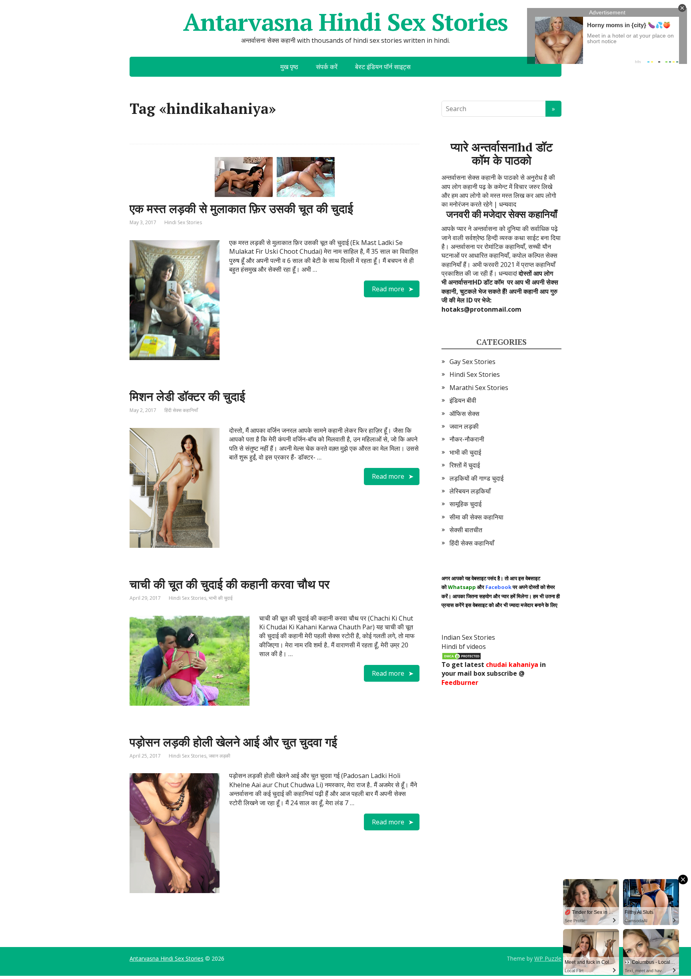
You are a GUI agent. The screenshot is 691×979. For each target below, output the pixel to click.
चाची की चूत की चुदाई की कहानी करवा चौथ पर (230, 584)
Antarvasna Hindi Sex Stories (345, 22)
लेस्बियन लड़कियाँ (470, 491)
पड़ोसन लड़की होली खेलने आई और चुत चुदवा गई (233, 742)
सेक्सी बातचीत (465, 529)
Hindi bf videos (463, 646)
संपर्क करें (327, 66)
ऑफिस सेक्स (464, 413)
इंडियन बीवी (462, 400)
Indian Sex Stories (468, 637)
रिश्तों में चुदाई (464, 465)
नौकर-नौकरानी (466, 439)
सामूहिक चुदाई (465, 503)
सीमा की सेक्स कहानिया (476, 517)
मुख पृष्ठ (289, 66)
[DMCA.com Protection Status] (461, 655)
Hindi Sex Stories (183, 222)
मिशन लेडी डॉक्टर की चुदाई (187, 396)
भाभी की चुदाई (221, 598)
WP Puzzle (547, 958)
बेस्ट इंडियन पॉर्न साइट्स (383, 66)
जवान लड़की (219, 755)
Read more (388, 289)
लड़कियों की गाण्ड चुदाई (476, 478)
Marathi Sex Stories (478, 387)
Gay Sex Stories (472, 361)
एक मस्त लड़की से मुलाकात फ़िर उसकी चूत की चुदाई (241, 209)
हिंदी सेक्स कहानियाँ (181, 410)
